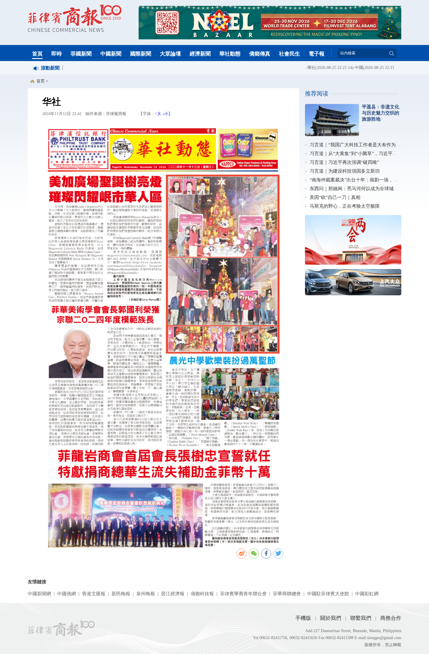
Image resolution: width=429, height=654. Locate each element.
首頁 (37, 54)
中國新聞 (110, 54)
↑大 (158, 114)
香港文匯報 (93, 593)
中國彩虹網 (367, 593)
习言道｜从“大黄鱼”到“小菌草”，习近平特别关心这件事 (367, 153)
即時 (56, 54)
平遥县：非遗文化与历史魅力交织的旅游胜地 (380, 113)
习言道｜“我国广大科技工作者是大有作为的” (356, 144)
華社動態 (229, 54)
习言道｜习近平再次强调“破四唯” (344, 162)
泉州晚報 (145, 593)
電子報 (317, 54)
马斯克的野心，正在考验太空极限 (345, 206)
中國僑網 (66, 593)
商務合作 (390, 618)
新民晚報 (120, 593)
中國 (350, 67)
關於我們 (330, 618)
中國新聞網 (39, 593)
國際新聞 (140, 54)
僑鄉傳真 (259, 54)
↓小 (165, 114)
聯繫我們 (360, 618)
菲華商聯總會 (287, 593)
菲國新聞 (81, 54)
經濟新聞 (200, 54)
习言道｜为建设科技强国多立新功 (345, 171)
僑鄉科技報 (202, 593)
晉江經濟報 (172, 593)
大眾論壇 (170, 54)
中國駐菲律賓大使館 (328, 593)
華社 (303, 67)
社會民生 (289, 54)
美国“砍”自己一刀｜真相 (335, 197)
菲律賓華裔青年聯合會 (243, 593)
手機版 (303, 618)
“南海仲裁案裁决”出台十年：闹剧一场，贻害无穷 (361, 179)
